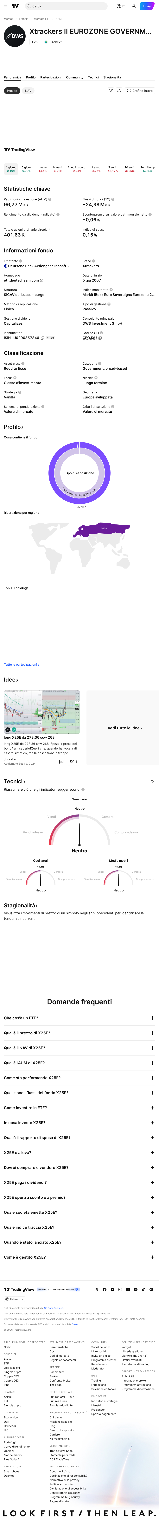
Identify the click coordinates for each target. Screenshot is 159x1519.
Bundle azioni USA (61, 1405)
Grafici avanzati (132, 1360)
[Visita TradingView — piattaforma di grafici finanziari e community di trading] (19, 149)
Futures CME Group (62, 1396)
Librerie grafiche (132, 1351)
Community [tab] (74, 77)
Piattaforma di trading (135, 1364)
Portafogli (10, 1442)
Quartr (75, 1324)
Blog (52, 1426)
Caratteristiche (59, 1347)
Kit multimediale (60, 1438)
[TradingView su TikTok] (143, 1289)
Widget (126, 1347)
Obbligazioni (12, 1367)
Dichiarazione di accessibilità (68, 1488)
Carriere (55, 1434)
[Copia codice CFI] (100, 338)
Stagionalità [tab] (112, 77)
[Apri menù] (6, 6)
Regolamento (99, 1364)
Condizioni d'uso (60, 1471)
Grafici (8, 1347)
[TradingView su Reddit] (151, 1289)
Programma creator (103, 1360)
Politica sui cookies (61, 1484)
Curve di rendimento (17, 1446)
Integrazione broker (134, 1380)
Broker (54, 1376)
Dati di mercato (59, 1355)
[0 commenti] (61, 761)
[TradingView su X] (97, 1289)
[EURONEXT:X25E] (7, 729)
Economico (11, 1417)
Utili (6, 1421)
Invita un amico (101, 1355)
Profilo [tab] (31, 77)
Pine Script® (11, 1459)
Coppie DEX (11, 1380)
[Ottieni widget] (119, 90)
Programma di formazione (138, 1389)
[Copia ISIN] (42, 338)
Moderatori (98, 1368)
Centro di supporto (61, 1430)
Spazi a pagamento (103, 1414)
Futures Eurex (58, 1401)
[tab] (12, 90)
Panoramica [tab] (12, 77)
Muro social (98, 1351)
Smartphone (11, 1471)
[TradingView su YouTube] (112, 1289)
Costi (53, 1351)
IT (123, 6)
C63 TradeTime (59, 1459)
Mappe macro (13, 1455)
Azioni (7, 1359)
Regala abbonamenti (63, 1360)
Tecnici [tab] (93, 77)
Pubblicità (128, 1376)
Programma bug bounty (65, 1497)
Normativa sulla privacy (65, 1480)
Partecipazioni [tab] (50, 77)
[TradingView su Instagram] (120, 1289)
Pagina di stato (59, 1501)
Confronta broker (60, 1380)
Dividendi (10, 1426)
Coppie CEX (11, 1376)
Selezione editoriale (103, 1389)
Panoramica (57, 1372)
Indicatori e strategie (104, 1401)
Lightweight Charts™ (135, 1355)
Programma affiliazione (136, 1384)
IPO (6, 1430)
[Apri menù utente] (133, 6)
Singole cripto (12, 1372)
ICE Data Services (53, 1308)
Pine (6, 1384)
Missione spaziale (61, 1421)
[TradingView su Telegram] (135, 1289)
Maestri (96, 1405)
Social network (100, 1347)
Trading (96, 1380)
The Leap (56, 1384)
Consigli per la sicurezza (65, 1492)
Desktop (9, 1475)
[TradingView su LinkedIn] (128, 1289)
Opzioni (9, 1450)
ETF (6, 1363)
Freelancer (98, 1409)
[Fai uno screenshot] (111, 90)
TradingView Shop (61, 1450)
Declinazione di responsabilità (68, 1475)
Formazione (98, 1384)
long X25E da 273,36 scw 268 (29, 737)
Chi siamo (56, 1417)
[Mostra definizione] (50, 199)
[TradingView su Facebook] (104, 1289)
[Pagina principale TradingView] (15, 6)
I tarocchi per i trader (63, 1455)
